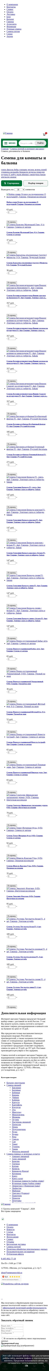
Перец (15, 1127)
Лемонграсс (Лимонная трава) (26, 1186)
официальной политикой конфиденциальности (24, 1308)
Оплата (10, 12)
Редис (14, 1132)
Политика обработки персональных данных (27, 1249)
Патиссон (16, 1124)
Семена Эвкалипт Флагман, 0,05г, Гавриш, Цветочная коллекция (24, 897)
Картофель (17, 1105)
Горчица (16, 1164)
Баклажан (16, 1087)
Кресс (14, 1176)
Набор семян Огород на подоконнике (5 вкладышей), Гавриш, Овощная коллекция (24, 203)
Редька (15, 1134)
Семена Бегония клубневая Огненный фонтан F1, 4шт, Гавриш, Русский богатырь (26, 455)
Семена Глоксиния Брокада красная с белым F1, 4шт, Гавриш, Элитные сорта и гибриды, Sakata (26, 554)
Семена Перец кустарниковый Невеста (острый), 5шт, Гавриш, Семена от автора (26, 743)
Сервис (10, 9)
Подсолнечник (19, 1129)
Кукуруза (16, 1107)
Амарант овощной (20, 1156)
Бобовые (16, 1092)
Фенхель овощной (20, 1151)
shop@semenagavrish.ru (11, 1272)
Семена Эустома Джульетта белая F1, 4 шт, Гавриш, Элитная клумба (24, 928)
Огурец (15, 1119)
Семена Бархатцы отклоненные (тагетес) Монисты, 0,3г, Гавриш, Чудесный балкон (27, 264)
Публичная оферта (15, 1254)
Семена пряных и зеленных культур (23, 1154)
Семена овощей (14, 1085)
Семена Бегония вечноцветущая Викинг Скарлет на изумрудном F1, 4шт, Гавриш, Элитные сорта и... (27, 395)
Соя (14, 1141)
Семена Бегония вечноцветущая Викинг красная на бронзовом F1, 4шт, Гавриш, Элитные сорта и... (26, 296)
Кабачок (16, 1100)
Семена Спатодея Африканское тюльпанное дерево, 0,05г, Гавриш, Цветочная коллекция (27, 806)
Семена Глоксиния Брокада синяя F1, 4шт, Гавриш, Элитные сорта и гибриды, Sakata (27, 587)
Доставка (11, 14)
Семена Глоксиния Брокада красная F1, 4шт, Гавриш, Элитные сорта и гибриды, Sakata (24, 521)
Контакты (11, 7)
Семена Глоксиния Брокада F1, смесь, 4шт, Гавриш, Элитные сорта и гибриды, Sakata (24, 488)
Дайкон (15, 1097)
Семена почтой (14, 1247)
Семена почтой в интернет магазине (27, 149)
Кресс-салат (17, 1178)
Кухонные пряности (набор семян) (28, 1181)
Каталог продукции (16, 1083)
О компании (12, 4)
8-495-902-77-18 (8, 1259)
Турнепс (16, 1146)
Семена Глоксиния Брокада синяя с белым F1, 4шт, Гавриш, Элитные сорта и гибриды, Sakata (27, 619)
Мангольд (16, 1112)
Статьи (10, 1232)
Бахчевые (16, 1090)
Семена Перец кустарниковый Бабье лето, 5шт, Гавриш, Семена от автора (25, 650)
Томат (15, 1144)
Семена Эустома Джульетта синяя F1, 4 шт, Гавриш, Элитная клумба (24, 988)
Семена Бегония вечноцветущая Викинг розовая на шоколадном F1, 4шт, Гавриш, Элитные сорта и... (27, 362)
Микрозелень (18, 1114)
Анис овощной (19, 1159)
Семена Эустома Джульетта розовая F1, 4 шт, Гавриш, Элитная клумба (25, 958)
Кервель (15, 1169)
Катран (15, 1166)
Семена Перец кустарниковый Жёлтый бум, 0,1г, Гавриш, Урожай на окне (26, 713)
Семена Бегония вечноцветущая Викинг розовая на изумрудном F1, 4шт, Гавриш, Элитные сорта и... (27, 329)
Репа (14, 1137)
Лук (14, 1110)
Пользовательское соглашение (21, 1251)
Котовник (16, 1173)
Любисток (17, 1188)
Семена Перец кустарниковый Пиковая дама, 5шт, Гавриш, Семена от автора (27, 773)
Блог (9, 17)
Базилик (16, 1161)
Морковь (16, 1117)
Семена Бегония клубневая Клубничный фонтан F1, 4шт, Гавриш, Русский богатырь (26, 425)
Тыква (15, 1149)
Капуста (16, 1102)
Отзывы (10, 1242)
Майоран (16, 1191)
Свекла (15, 1139)
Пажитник (17, 1196)
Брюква (15, 1095)
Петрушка (16, 1200)
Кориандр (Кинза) (20, 1171)
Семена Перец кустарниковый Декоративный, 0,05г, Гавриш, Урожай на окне (25, 682)
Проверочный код (10, 1343)
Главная (4, 149)
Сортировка (11, 183)
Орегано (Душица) (20, 1193)
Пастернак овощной (21, 1122)
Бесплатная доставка (16, 1244)
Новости (11, 1229)
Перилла (16, 1198)
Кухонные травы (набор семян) (26, 1183)
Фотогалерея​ (12, 1237)
